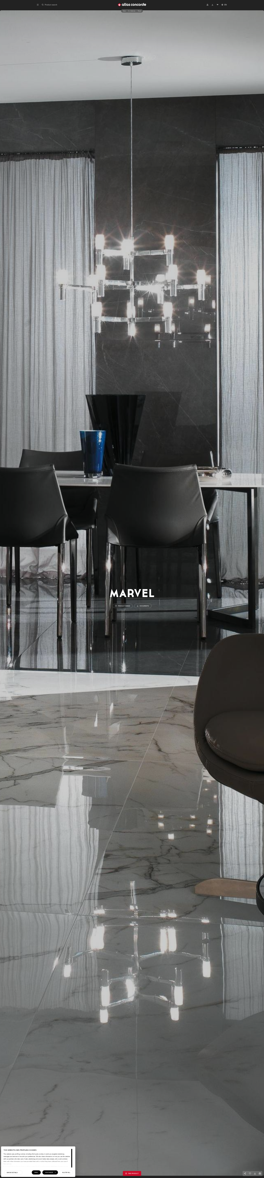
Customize (49, 1172)
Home (124, 11)
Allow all (66, 1172)
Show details (12, 1172)
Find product (133, 1173)
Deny (36, 1172)
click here (53, 1166)
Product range (124, 606)
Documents (144, 606)
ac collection (132, 11)
